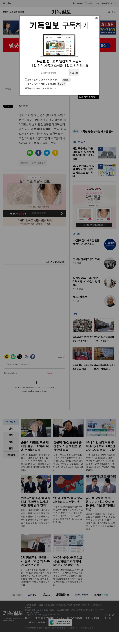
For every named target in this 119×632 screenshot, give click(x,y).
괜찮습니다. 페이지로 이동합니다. (40, 88)
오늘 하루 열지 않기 (88, 96)
